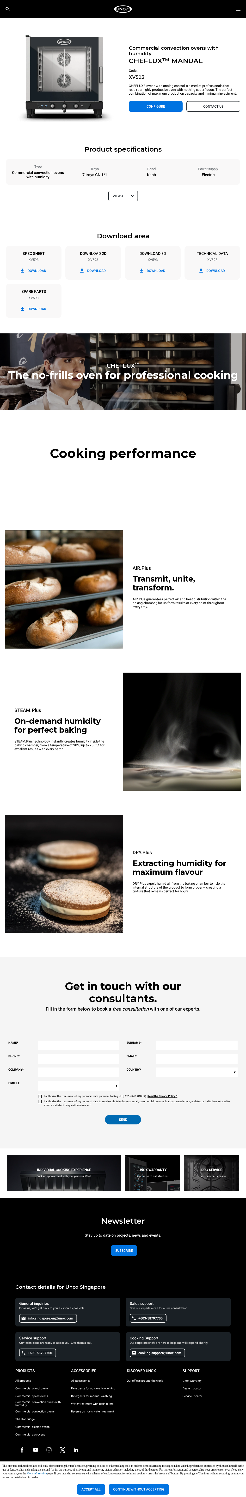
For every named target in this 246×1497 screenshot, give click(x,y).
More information (37, 1473)
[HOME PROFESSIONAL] (123, 9)
